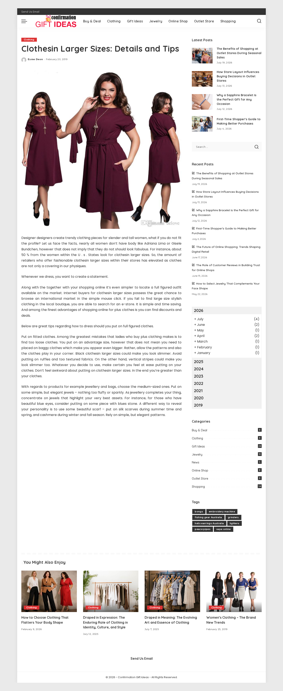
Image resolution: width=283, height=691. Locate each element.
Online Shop (200, 470)
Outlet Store (200, 478)
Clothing (29, 39)
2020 (198, 397)
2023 (198, 376)
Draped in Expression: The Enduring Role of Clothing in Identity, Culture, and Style (105, 622)
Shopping (198, 487)
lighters (234, 523)
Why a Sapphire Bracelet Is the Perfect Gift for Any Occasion (236, 99)
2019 (198, 405)
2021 (198, 390)
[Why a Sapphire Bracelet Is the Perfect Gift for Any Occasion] (202, 102)
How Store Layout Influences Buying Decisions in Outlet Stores (238, 76)
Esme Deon (35, 59)
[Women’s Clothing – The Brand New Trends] (234, 591)
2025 (198, 361)
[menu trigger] (26, 21)
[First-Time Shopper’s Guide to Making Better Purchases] (202, 124)
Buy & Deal (199, 430)
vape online (223, 529)
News (195, 462)
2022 (198, 383)
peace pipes (202, 529)
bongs (199, 511)
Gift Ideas (198, 446)
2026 (198, 310)
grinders (233, 517)
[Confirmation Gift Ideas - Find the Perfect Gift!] (54, 21)
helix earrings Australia (209, 523)
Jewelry (197, 454)
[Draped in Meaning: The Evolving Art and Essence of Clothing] (172, 591)
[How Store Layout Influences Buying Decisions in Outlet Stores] (202, 79)
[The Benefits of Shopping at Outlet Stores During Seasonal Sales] (202, 55)
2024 (198, 368)
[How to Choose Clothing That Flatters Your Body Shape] (49, 591)
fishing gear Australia (208, 517)
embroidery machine (222, 511)
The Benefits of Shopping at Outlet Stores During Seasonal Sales (239, 53)
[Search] (259, 21)
